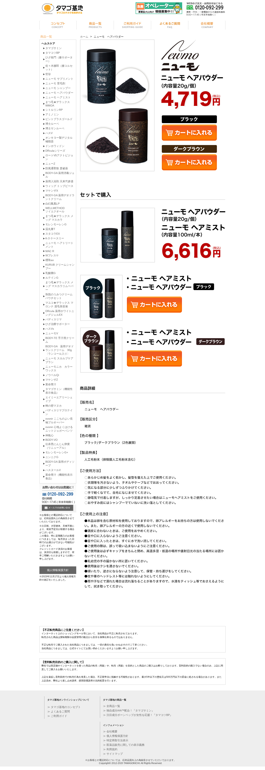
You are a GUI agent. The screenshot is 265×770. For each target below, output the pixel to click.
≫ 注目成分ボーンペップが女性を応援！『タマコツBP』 (137, 714)
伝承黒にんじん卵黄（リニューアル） (57, 445)
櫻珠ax (49, 260)
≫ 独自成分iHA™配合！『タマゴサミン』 (128, 710)
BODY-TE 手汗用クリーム (59, 339)
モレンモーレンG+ (56, 452)
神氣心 (49, 435)
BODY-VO (51, 439)
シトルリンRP (54, 109)
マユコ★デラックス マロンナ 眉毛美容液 (59, 304)
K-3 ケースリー (54, 238)
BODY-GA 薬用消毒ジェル (59, 174)
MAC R (49, 251)
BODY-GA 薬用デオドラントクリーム (59, 197)
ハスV (49, 133)
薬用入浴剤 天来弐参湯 (59, 181)
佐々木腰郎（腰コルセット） (59, 67)
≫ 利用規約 (110, 749)
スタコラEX (52, 233)
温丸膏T (50, 229)
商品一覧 (95, 25)
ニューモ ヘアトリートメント (59, 244)
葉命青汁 (50, 384)
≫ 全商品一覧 (111, 706)
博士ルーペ (52, 123)
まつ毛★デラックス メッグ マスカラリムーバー (59, 286)
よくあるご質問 (169, 25)
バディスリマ (53, 319)
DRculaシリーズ (55, 150)
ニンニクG (51, 457)
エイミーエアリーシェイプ (59, 399)
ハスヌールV (53, 470)
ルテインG (51, 277)
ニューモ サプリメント (59, 78)
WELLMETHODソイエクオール (55, 210)
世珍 (48, 74)
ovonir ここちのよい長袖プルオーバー (59, 420)
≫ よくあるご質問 (58, 711)
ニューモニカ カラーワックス (59, 368)
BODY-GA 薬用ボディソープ (59, 463)
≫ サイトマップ (113, 753)
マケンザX (51, 190)
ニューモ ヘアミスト (58, 97)
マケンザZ (51, 379)
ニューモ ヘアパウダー (59, 92)
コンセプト (58, 25)
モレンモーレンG (56, 224)
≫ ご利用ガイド (57, 715)
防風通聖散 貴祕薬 (56, 168)
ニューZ (50, 163)
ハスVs (49, 328)
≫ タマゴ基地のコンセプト (64, 707)
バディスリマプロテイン (59, 412)
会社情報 (207, 25)
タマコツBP (52, 52)
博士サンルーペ (54, 128)
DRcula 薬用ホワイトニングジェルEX (59, 312)
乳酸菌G (50, 273)
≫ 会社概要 (110, 731)
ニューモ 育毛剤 (55, 83)
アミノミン (52, 114)
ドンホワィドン (54, 146)
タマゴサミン (53, 48)
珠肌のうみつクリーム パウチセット (59, 296)
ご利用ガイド (132, 25)
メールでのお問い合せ (57, 508)
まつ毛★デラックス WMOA (57, 103)
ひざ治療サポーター (57, 324)
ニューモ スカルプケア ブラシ (59, 360)
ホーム (84, 36)
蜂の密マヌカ (53, 405)
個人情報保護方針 (58, 570)
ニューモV (51, 333)
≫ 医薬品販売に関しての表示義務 (124, 744)
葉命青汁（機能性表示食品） (59, 476)
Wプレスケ (52, 255)
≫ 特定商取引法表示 (115, 740)
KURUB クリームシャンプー (59, 266)
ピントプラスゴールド (59, 119)
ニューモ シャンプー (58, 88)
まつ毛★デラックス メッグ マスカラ (59, 217)
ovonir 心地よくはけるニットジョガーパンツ (59, 428)
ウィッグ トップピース (59, 186)
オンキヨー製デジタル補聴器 (59, 139)
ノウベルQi (52, 375)
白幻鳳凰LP (52, 203)
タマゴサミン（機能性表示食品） (59, 390)
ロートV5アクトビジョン (59, 157)
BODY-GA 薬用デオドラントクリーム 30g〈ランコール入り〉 (59, 350)
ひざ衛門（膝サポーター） (59, 59)
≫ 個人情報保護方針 (115, 735)
